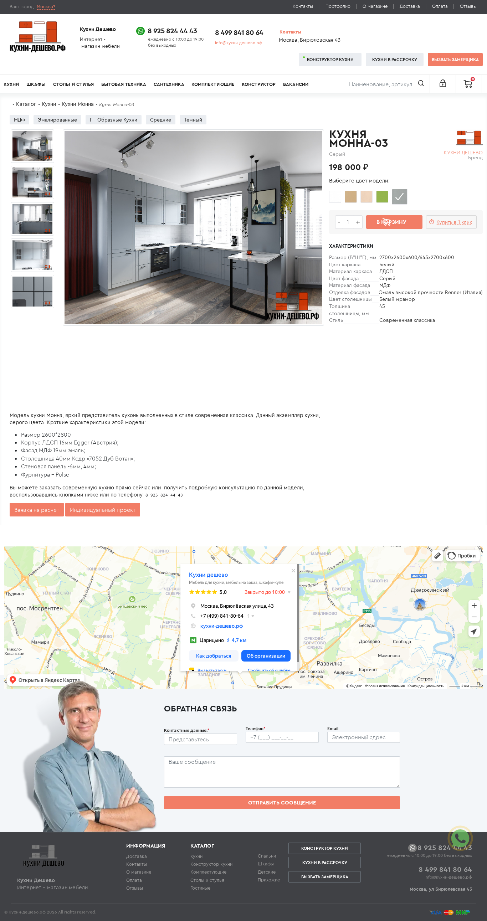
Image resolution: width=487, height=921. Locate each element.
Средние (160, 120)
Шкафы (36, 84)
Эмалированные (57, 120)
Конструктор (259, 84)
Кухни (11, 84)
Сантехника (169, 84)
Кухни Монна (78, 104)
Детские (267, 872)
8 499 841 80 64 (239, 32)
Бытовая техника (123, 84)
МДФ (19, 120)
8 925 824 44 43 (172, 30)
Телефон (256, 728)
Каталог (26, 104)
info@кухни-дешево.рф (238, 42)
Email (332, 728)
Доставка (410, 6)
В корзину (391, 221)
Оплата (440, 6)
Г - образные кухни (113, 120)
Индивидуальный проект (102, 509)
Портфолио (337, 6)
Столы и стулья (73, 84)
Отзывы (468, 6)
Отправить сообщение (282, 802)
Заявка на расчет (36, 509)
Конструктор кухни (330, 59)
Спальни (267, 856)
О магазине (375, 6)
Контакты (303, 6)
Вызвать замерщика (455, 59)
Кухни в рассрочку (394, 59)
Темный (193, 120)
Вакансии (295, 84)
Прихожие (269, 880)
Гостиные (200, 888)
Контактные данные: (187, 730)
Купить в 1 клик (454, 222)
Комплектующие (212, 84)
